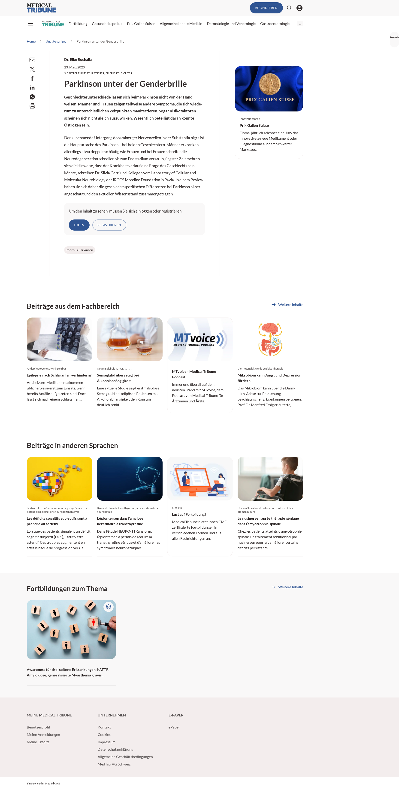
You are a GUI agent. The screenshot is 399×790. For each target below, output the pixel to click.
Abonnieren (266, 8)
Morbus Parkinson (79, 250)
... (300, 23)
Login (79, 225)
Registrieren (109, 225)
